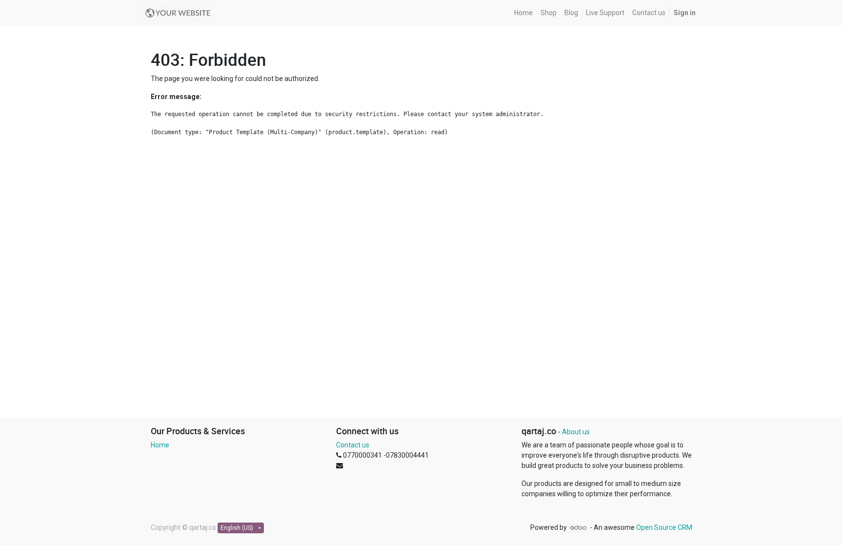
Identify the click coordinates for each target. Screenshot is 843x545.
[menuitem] (523, 13)
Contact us (352, 445)
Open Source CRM (664, 527)
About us (576, 432)
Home (160, 445)
